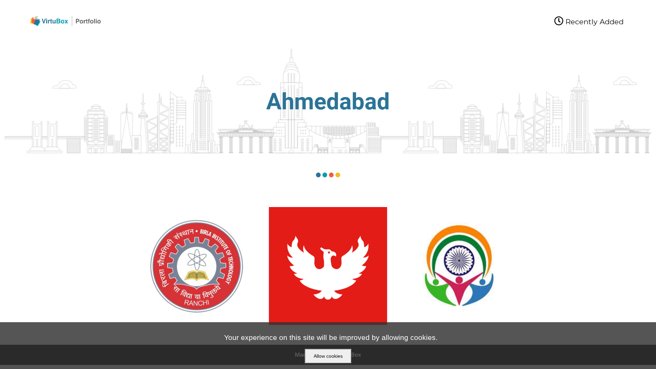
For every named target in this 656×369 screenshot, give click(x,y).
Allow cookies (328, 356)
